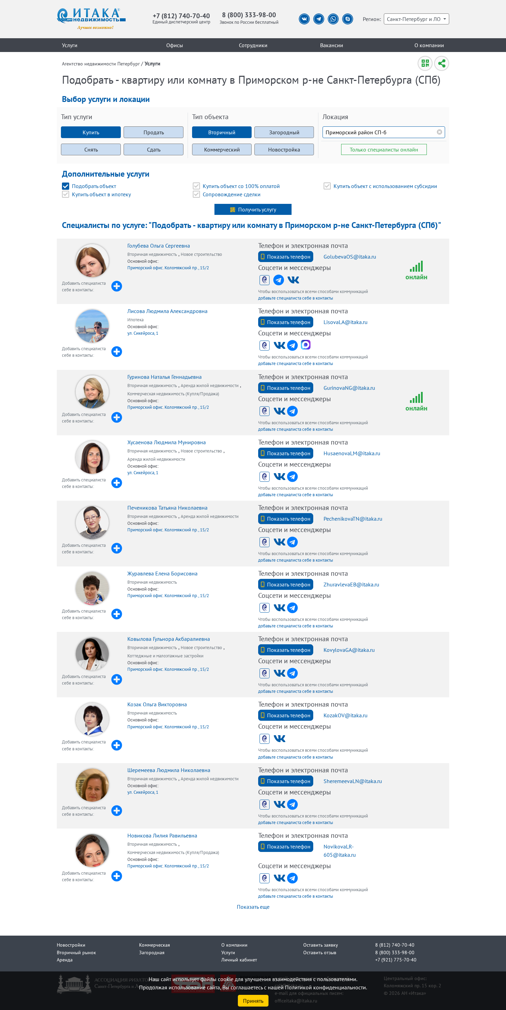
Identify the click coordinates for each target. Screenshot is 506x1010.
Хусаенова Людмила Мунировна (166, 442)
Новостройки (71, 944)
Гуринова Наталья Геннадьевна (164, 376)
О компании (429, 45)
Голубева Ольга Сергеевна (158, 245)
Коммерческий (222, 149)
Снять (91, 149)
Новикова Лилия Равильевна (162, 835)
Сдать (153, 149)
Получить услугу (257, 209)
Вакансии (331, 45)
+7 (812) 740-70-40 (181, 15)
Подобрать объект (94, 186)
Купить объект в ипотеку (101, 194)
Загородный (284, 132)
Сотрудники (253, 45)
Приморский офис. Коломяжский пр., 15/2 (168, 268)
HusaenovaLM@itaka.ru (352, 453)
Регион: (372, 18)
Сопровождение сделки (232, 194)
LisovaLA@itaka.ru (346, 322)
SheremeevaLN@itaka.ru (353, 781)
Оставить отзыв (319, 952)
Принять (253, 1000)
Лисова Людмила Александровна (167, 311)
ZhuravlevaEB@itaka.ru (351, 584)
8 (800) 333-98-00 (249, 14)
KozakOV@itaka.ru (346, 715)
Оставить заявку (320, 944)
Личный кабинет (239, 959)
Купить (91, 132)
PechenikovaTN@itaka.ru (353, 518)
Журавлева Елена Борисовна (162, 573)
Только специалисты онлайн (384, 149)
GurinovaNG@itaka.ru (349, 387)
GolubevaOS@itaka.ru (350, 256)
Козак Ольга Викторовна (157, 704)
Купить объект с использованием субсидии (385, 186)
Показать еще (253, 906)
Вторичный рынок (76, 952)
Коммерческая (154, 944)
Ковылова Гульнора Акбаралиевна (168, 638)
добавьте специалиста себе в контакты (295, 298)
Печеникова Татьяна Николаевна (167, 507)
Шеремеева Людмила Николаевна (168, 770)
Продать (154, 132)
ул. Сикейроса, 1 (142, 333)
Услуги (69, 45)
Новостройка (284, 149)
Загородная (152, 952)
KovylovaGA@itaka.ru (349, 649)
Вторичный (221, 132)
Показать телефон (288, 256)
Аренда (65, 959)
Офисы (174, 45)
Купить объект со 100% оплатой (241, 186)
